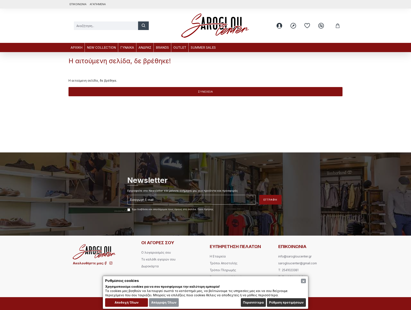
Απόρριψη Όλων (164, 302)
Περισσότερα (253, 302)
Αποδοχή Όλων (127, 302)
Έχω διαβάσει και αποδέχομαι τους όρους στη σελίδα (172, 209)
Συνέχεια (205, 91)
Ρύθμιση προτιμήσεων (286, 302)
